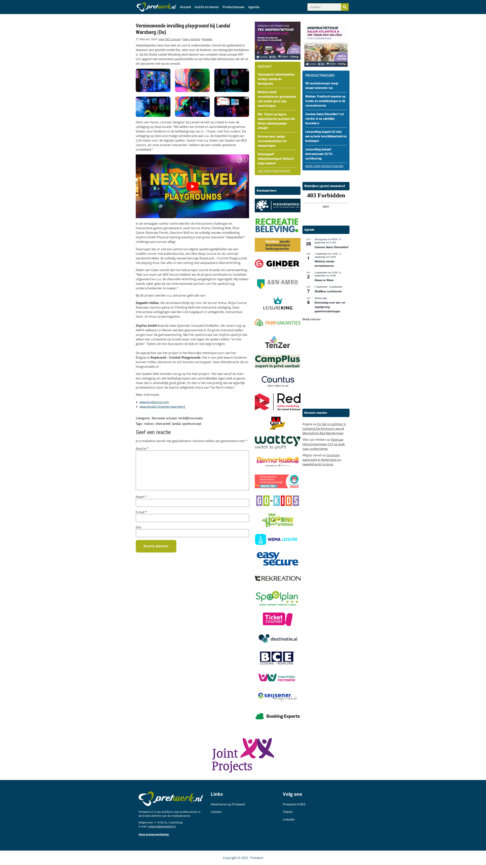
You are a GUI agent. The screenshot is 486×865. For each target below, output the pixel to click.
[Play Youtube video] (192, 186)
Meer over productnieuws (324, 166)
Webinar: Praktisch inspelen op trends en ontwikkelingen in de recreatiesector (325, 101)
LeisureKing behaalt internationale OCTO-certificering (319, 154)
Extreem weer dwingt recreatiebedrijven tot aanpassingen (272, 141)
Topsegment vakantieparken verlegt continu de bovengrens (276, 79)
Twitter (288, 812)
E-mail (141, 512)
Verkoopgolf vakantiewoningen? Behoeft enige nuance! (276, 158)
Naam (141, 496)
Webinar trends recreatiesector (324, 263)
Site (138, 527)
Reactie (142, 448)
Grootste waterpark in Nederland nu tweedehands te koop (321, 459)
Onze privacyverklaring (154, 834)
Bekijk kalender (311, 319)
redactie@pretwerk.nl (162, 826)
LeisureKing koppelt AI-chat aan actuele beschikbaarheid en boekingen (325, 136)
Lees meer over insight (274, 171)
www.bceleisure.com (154, 402)
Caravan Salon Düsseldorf (331, 247)
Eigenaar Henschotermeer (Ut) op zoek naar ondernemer (323, 444)
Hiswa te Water (324, 280)
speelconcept (191, 424)
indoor (149, 424)
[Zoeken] (345, 7)
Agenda (253, 7)
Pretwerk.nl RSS (294, 804)
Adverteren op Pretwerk (228, 804)
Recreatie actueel (164, 418)
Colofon (216, 812)
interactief (162, 424)
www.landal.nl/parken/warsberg (162, 407)
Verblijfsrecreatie (190, 418)
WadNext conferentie (328, 291)
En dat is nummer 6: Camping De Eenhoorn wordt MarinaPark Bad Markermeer (324, 428)
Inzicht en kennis (207, 7)
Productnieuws (234, 7)
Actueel (185, 7)
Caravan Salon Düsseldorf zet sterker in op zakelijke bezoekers (324, 118)
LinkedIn (289, 819)
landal (176, 424)
